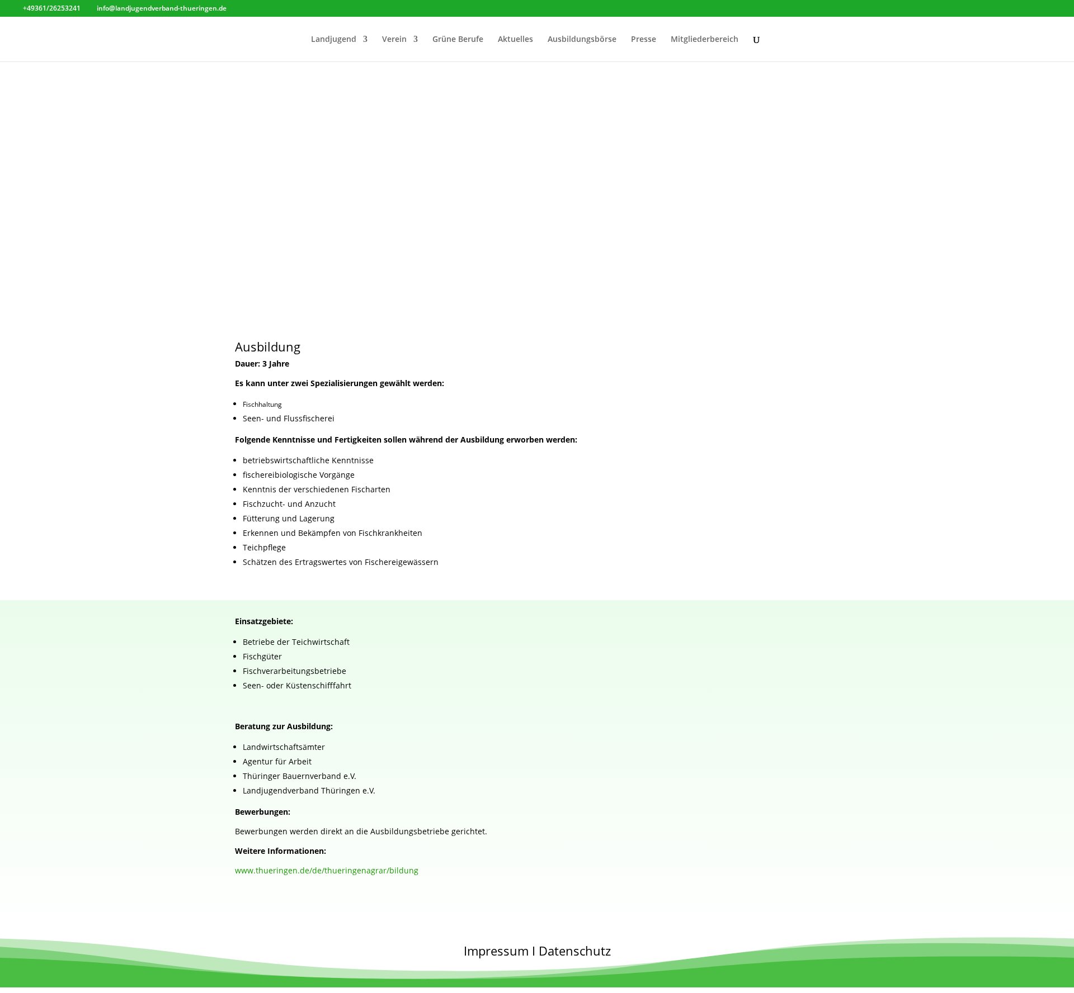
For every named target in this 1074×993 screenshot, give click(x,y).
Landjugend (333, 39)
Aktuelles (515, 39)
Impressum (496, 950)
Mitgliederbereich (704, 39)
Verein (394, 39)
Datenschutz (575, 950)
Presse (643, 39)
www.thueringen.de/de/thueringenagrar (326, 870)
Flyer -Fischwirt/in (300, 177)
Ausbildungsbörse (582, 39)
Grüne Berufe (457, 39)
